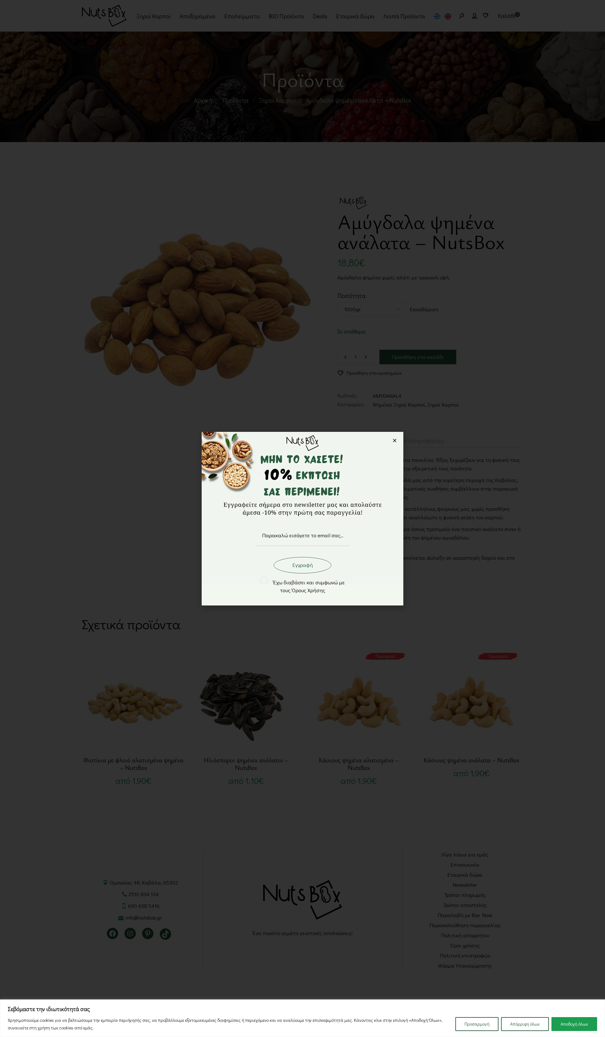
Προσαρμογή (476, 1024)
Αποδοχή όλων (574, 1024)
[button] (394, 440)
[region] (302, 1018)
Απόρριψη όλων (525, 1024)
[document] (302, 518)
